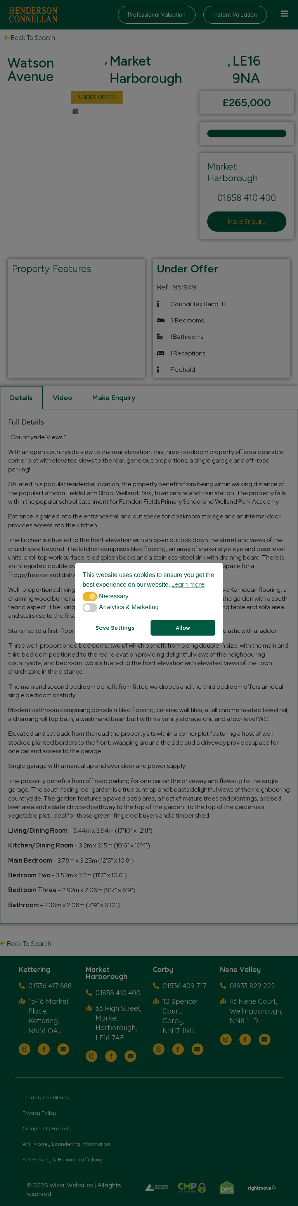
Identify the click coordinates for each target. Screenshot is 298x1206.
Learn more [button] (188, 584)
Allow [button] (183, 627)
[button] (90, 596)
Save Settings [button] (115, 627)
